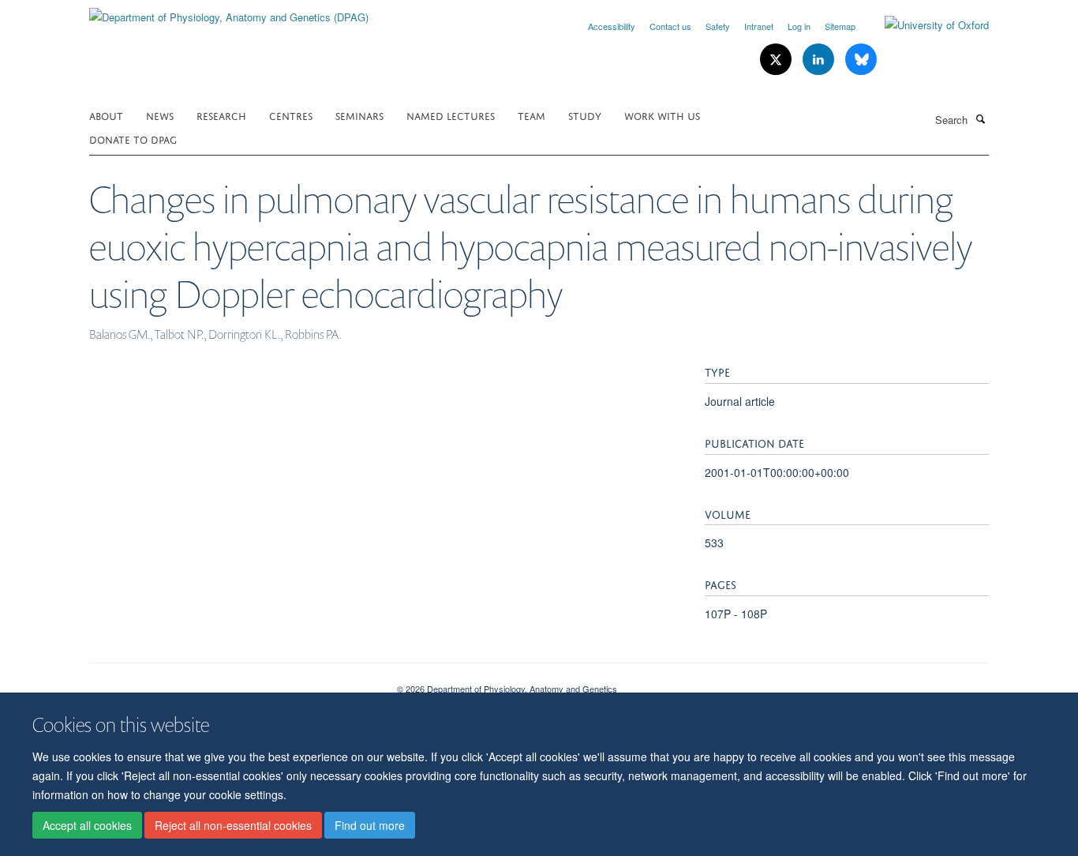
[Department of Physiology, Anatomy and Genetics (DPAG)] (229, 11)
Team (531, 114)
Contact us (670, 26)
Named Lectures (450, 114)
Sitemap (840, 26)
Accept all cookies (87, 825)
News (160, 114)
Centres (291, 114)
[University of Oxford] (925, 25)
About (106, 114)
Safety (718, 26)
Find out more (370, 825)
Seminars (359, 114)
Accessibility (611, 26)
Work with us (662, 114)
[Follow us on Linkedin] (820, 59)
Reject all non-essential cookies (233, 825)
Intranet (758, 26)
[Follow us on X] (777, 59)
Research (221, 114)
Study (584, 114)
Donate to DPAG (133, 138)
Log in (799, 26)
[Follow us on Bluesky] (861, 59)
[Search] (980, 118)
